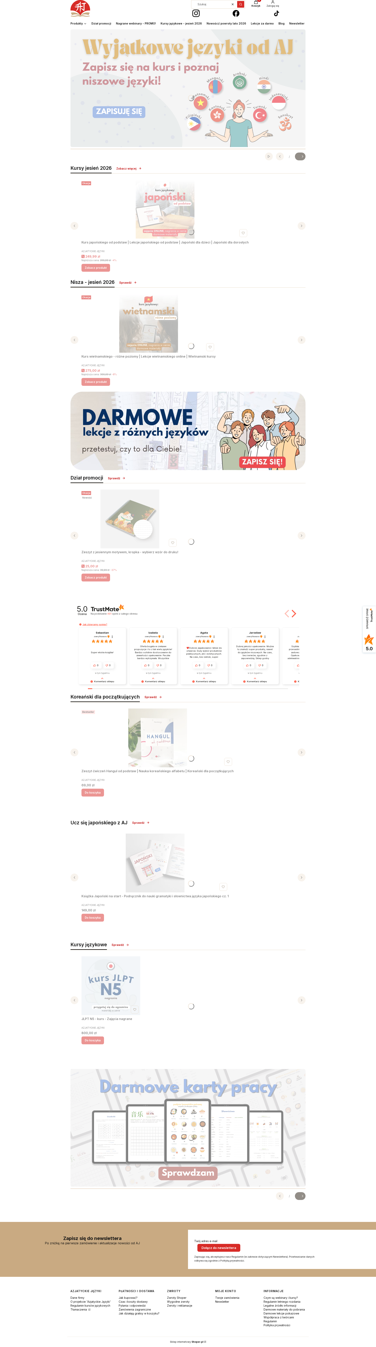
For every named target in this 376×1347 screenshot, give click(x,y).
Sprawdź (125, 282)
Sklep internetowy (186, 1341)
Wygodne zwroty (178, 1301)
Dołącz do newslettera (219, 1248)
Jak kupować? (128, 1297)
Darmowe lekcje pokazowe (281, 1313)
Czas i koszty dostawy (133, 1301)
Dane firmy (77, 1297)
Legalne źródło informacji (280, 1305)
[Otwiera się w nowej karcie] (196, 13)
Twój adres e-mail (205, 1241)
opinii (122, 613)
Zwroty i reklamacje (179, 1305)
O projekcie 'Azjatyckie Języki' (90, 1301)
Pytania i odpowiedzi (132, 1305)
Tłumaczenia (79, 1309)
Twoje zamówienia (227, 1297)
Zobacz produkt (96, 267)
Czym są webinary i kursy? (281, 1297)
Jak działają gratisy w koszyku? (139, 1313)
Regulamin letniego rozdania (282, 1301)
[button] (240, 4)
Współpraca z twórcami (279, 1317)
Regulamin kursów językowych (90, 1305)
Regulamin (270, 1321)
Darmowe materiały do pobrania (284, 1309)
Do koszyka (93, 792)
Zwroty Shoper (176, 1297)
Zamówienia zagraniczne (135, 1309)
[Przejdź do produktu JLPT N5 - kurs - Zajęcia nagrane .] (110, 985)
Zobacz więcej (126, 168)
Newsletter (222, 1301)
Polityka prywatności (277, 1325)
